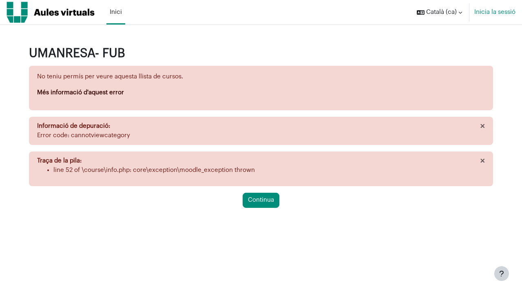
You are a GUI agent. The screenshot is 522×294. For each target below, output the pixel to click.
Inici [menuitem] (116, 12)
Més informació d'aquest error (80, 92)
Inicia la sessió (494, 12)
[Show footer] (501, 273)
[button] (439, 12)
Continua (261, 200)
